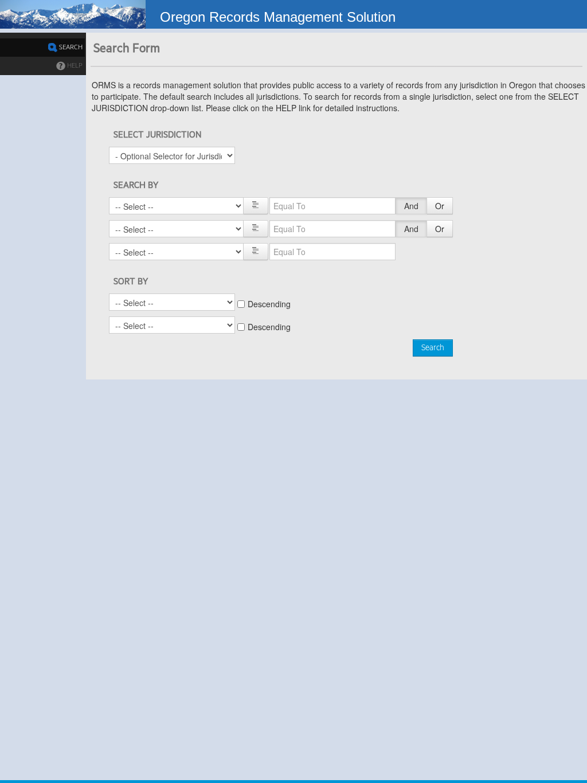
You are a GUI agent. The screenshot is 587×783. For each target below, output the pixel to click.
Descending (269, 304)
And (411, 206)
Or (439, 206)
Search (432, 348)
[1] (255, 205)
